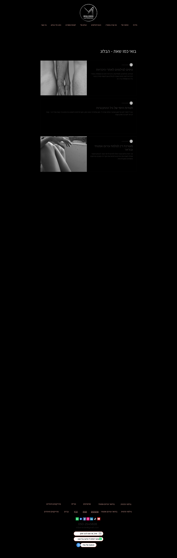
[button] (88, 545)
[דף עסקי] (80, 518)
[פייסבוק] (84, 518)
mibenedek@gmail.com (87, 527)
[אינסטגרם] (88, 518)
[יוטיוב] (98, 518)
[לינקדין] (91, 518)
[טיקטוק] (95, 518)
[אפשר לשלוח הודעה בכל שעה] (100, 539)
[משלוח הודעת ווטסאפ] (77, 518)
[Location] (78, 545)
